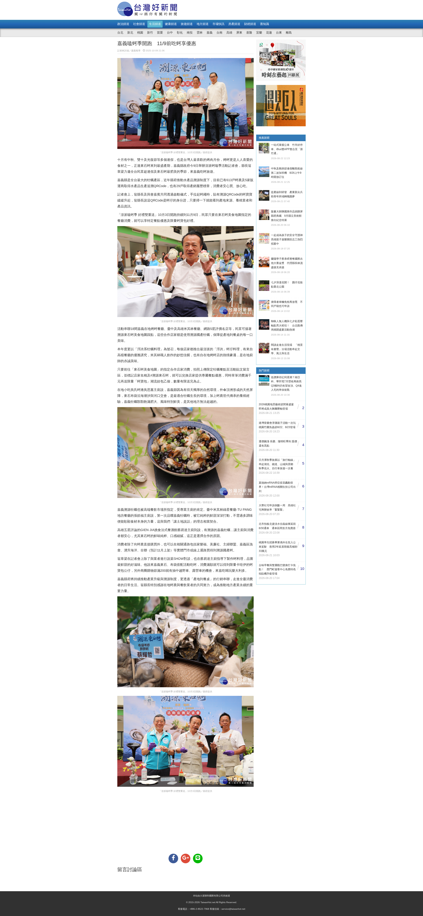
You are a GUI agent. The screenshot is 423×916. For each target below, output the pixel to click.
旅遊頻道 (187, 24)
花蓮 (269, 32)
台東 (279, 32)
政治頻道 (123, 24)
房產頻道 (234, 24)
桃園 (140, 32)
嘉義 (209, 32)
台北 (120, 32)
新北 (130, 32)
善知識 (264, 24)
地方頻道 (203, 24)
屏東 (239, 32)
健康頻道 (171, 24)
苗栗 (160, 32)
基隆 (249, 32)
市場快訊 (218, 24)
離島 (289, 32)
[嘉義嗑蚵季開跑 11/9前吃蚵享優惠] (173, 858)
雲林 (200, 32)
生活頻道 (155, 24)
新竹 (150, 32)
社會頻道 (139, 24)
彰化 (180, 32)
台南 (219, 32)
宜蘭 (259, 32)
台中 (170, 32)
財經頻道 (250, 24)
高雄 (229, 32)
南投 (190, 32)
